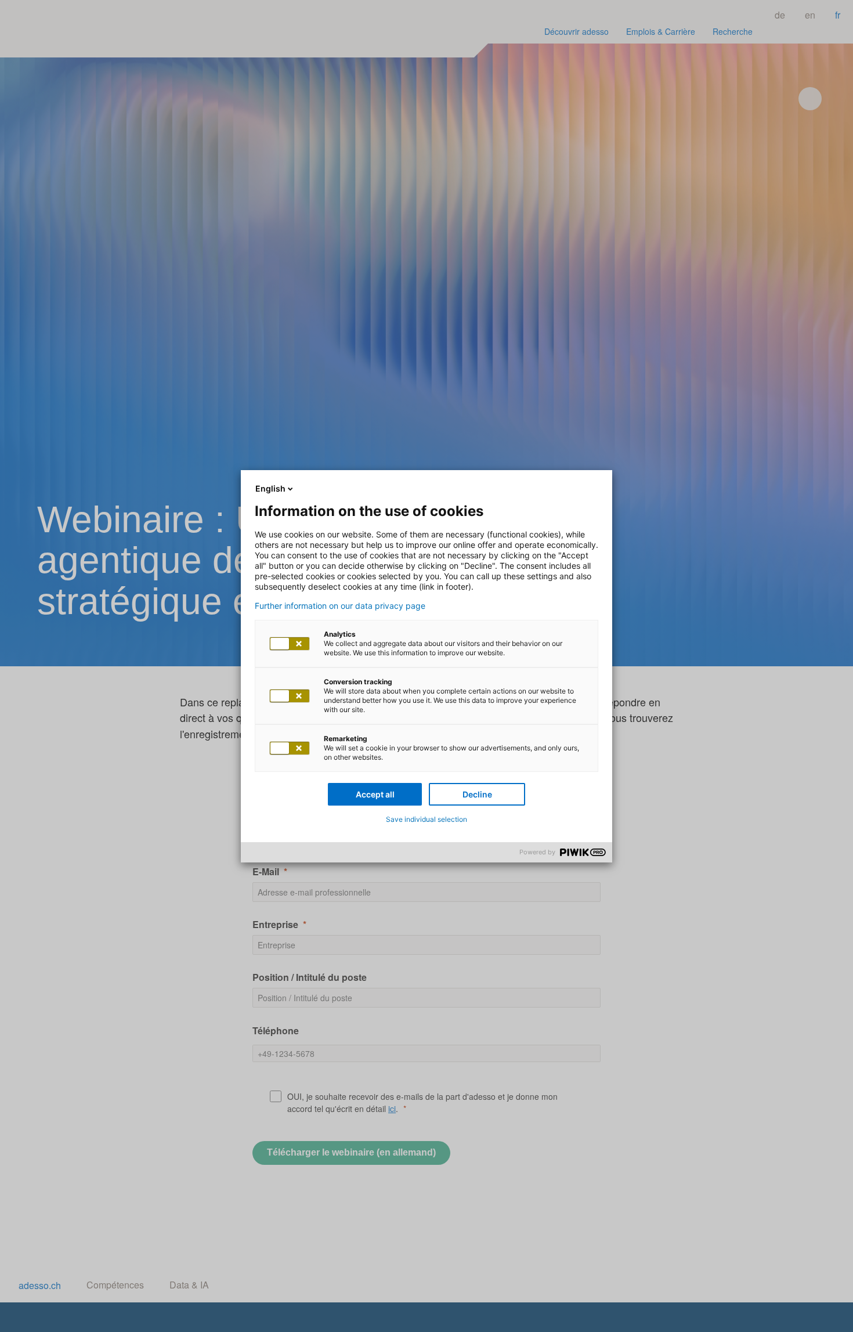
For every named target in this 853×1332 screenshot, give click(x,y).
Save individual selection (426, 819)
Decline (477, 794)
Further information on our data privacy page (340, 606)
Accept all (375, 794)
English (270, 488)
